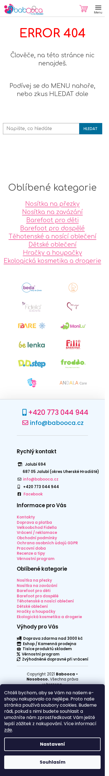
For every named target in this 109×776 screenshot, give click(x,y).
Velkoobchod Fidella (37, 527)
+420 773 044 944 (58, 412)
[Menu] (98, 8)
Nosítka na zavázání (52, 212)
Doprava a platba (34, 522)
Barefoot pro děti (52, 220)
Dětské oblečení (53, 244)
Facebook (33, 494)
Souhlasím (52, 762)
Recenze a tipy (31, 553)
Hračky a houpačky (52, 252)
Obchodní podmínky (37, 538)
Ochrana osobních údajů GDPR (47, 543)
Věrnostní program (35, 558)
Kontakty (26, 517)
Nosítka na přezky (52, 204)
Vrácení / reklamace (37, 532)
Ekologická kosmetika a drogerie (52, 261)
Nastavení (52, 744)
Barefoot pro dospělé (52, 228)
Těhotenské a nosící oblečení (52, 236)
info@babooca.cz (57, 423)
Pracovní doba (31, 548)
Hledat (91, 129)
